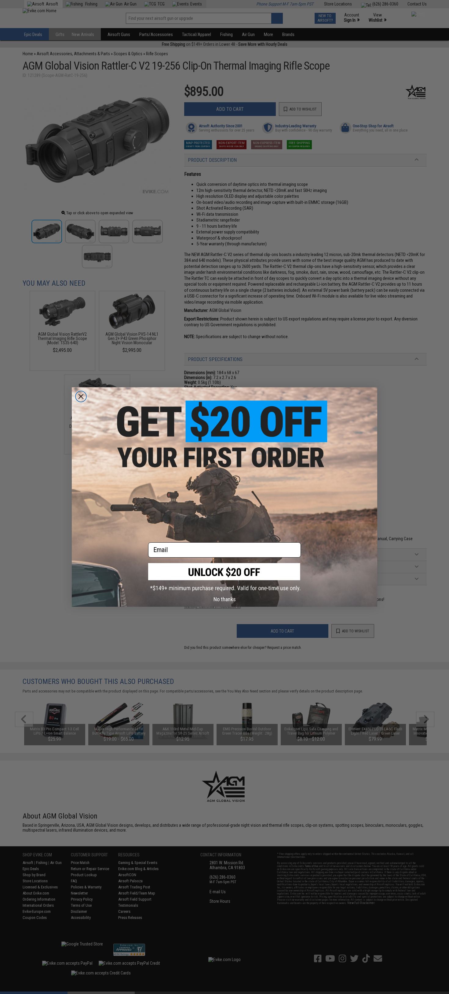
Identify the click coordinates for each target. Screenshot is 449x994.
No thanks (225, 599)
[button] (224, 577)
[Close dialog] (80, 396)
